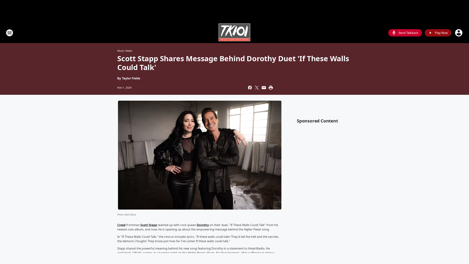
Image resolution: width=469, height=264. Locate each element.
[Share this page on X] (256, 87)
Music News (124, 50)
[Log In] (459, 32)
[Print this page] (270, 87)
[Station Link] (234, 32)
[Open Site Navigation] (9, 32)
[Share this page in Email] (263, 87)
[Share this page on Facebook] (249, 87)
